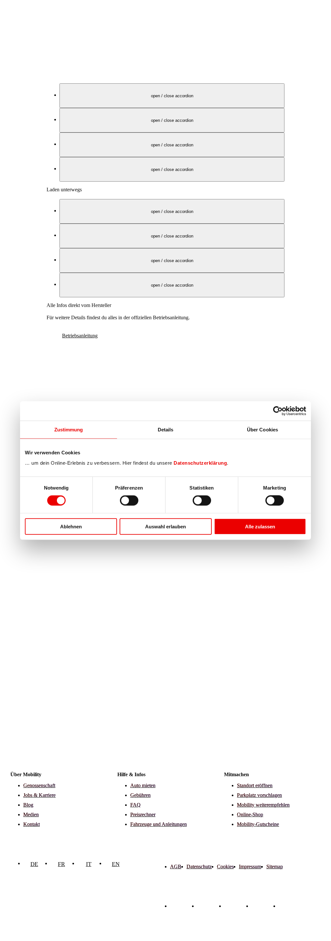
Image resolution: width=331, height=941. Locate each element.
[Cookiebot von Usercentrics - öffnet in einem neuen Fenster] (278, 411)
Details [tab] (166, 429)
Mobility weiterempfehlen (263, 805)
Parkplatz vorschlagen (259, 795)
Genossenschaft (39, 785)
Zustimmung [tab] (68, 429)
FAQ (135, 805)
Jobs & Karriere (39, 795)
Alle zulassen (260, 526)
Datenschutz (199, 866)
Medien (31, 814)
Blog (28, 805)
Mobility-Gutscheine (258, 824)
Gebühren (140, 795)
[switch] (129, 500)
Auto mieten (142, 785)
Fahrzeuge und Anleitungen (158, 824)
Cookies (225, 866)
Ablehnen (71, 526)
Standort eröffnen (254, 785)
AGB (175, 866)
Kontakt (31, 824)
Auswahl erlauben (165, 526)
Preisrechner (142, 814)
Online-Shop (250, 814)
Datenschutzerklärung (200, 462)
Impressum (250, 866)
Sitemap (274, 866)
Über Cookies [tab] (262, 429)
